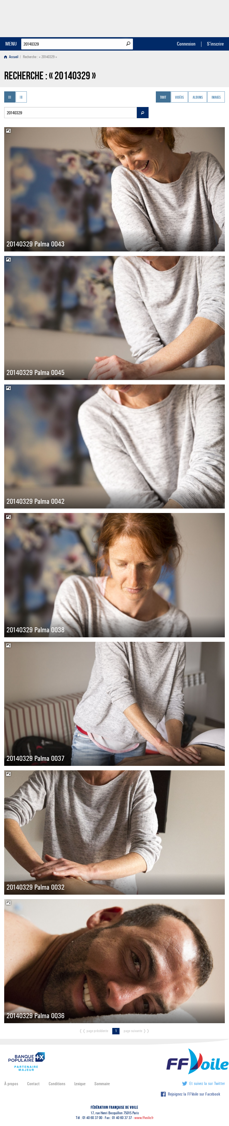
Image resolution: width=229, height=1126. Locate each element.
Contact (33, 1083)
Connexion (186, 44)
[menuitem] (12, 56)
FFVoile (189, 17)
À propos (11, 1083)
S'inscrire (215, 44)
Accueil (13, 56)
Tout (163, 97)
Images (216, 97)
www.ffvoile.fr (144, 1117)
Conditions (57, 1083)
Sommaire (102, 1083)
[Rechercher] (128, 43)
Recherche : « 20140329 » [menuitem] (40, 56)
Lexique (79, 1083)
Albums (198, 97)
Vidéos (179, 97)
